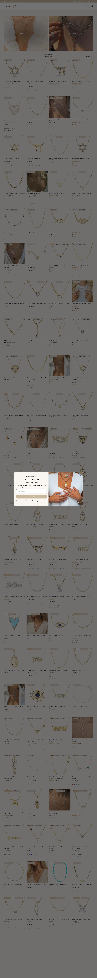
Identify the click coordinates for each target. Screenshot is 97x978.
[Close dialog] (80, 474)
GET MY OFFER (31, 496)
